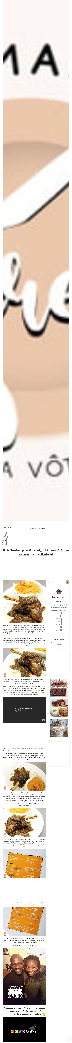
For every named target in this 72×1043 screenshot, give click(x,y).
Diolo (24, 681)
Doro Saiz (23, 644)
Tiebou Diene (36, 690)
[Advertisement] (36, 569)
